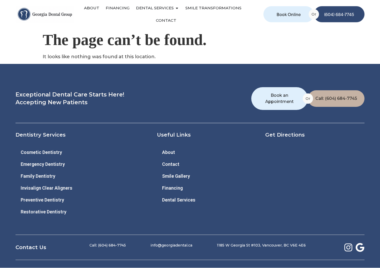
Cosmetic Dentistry (41, 152)
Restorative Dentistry (43, 211)
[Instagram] (348, 247)
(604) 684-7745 (339, 14)
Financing (172, 188)
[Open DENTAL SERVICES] (177, 8)
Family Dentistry (38, 176)
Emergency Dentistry (43, 164)
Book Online (289, 14)
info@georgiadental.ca (171, 245)
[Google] (359, 247)
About (168, 152)
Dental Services (178, 200)
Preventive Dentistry (42, 200)
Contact (170, 164)
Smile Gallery (176, 176)
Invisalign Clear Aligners (46, 188)
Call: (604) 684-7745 (336, 98)
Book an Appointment (279, 98)
